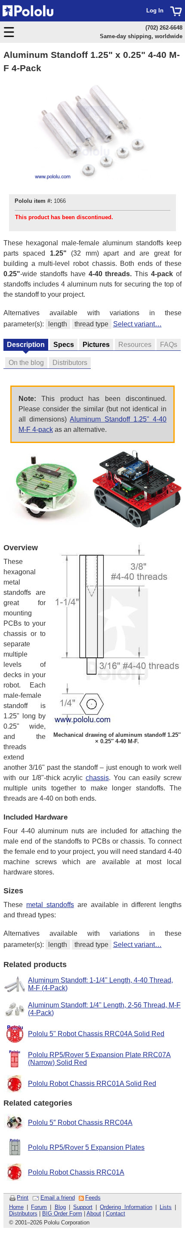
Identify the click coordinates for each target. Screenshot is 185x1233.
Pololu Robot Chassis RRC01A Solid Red (92, 1083)
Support (82, 1207)
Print (22, 1197)
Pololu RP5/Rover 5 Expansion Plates (86, 1147)
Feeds (93, 1197)
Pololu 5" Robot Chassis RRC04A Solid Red (96, 1033)
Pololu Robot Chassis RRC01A (76, 1172)
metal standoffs (50, 904)
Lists (166, 1207)
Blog (60, 1207)
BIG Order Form (62, 1213)
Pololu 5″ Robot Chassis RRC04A (80, 1122)
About (93, 1213)
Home (16, 1207)
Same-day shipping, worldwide (141, 36)
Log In (154, 10)
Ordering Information (126, 1207)
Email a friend (57, 1197)
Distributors (23, 1213)
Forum (39, 1207)
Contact (115, 1213)
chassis (97, 777)
